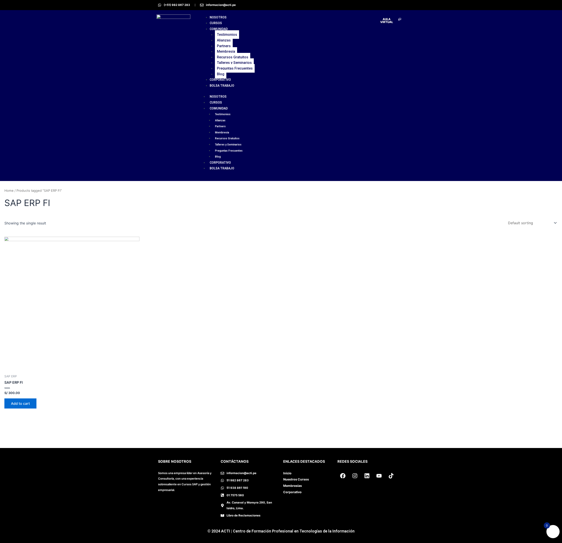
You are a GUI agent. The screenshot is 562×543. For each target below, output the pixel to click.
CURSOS (216, 23)
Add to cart (20, 403)
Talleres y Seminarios (234, 63)
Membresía (226, 51)
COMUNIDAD (219, 29)
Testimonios (227, 34)
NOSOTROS (218, 17)
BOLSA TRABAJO (222, 85)
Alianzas (224, 40)
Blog (220, 74)
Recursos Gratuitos (232, 57)
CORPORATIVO (220, 79)
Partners (224, 46)
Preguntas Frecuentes (235, 68)
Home (9, 191)
